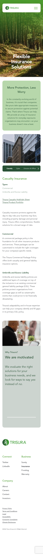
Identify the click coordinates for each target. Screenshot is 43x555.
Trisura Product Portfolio (12, 202)
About (5, 486)
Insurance (25, 466)
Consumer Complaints (9, 520)
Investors (6, 498)
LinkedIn (6, 466)
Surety (24, 462)
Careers (5, 490)
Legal (4, 514)
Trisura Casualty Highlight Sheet (16, 199)
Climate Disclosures (9, 522)
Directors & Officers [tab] (30, 168)
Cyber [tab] (18, 168)
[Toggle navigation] (36, 8)
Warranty (25, 474)
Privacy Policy (7, 508)
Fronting (25, 470)
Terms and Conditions (9, 511)
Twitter (5, 462)
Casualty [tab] (9, 168)
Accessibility (6, 517)
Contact (5, 494)
